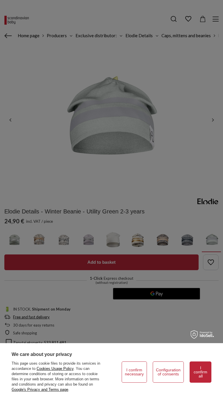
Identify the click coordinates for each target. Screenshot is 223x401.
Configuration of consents (168, 372)
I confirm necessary (134, 372)
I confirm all (200, 372)
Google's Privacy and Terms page (40, 389)
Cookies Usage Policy (55, 368)
